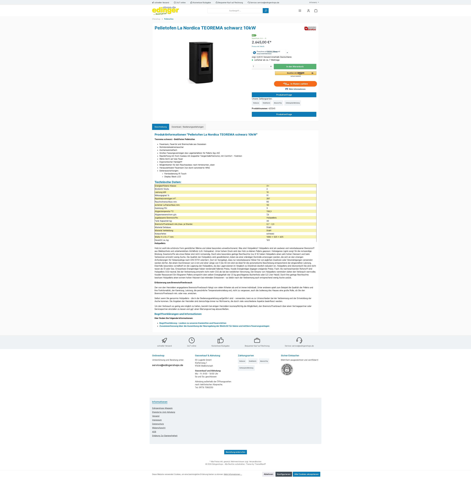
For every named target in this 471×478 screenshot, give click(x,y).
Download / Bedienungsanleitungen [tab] (188, 127)
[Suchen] (266, 10)
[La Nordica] (310, 28)
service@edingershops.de (268, 2)
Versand (155, 416)
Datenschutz (158, 424)
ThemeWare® (260, 464)
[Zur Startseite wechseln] (165, 10)
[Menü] (300, 10)
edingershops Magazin (162, 408)
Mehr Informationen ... (233, 474)
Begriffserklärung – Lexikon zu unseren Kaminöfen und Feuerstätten (192, 323)
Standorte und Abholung (163, 412)
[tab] (160, 127)
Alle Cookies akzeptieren (306, 474)
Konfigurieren (283, 474)
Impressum (157, 420)
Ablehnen (268, 474)
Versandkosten (255, 461)
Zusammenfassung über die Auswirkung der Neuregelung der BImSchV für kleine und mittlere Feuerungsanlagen (214, 326)
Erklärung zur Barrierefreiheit (164, 435)
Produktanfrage (284, 95)
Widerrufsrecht (158, 428)
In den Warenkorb (295, 66)
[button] (295, 74)
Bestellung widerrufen (235, 452)
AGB (154, 431)
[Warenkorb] (316, 10)
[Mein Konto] (308, 10)
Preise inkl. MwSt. (258, 46)
